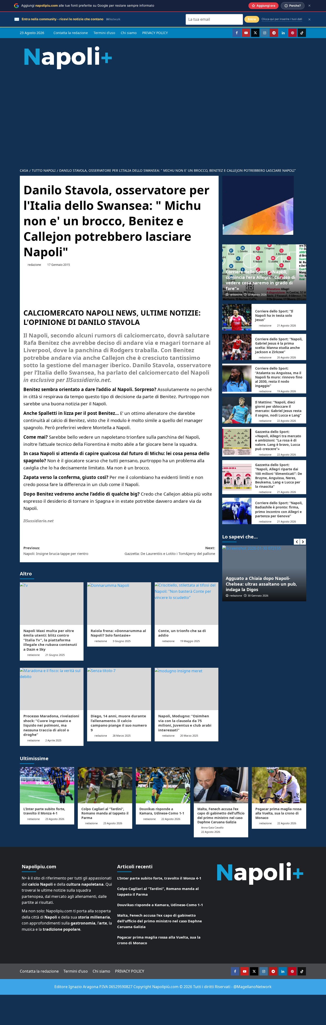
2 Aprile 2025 (53, 740)
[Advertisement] (163, 114)
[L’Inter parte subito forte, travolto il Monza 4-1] (47, 785)
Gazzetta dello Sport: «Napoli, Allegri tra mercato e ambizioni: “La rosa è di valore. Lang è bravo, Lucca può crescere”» (278, 440)
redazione (34, 265)
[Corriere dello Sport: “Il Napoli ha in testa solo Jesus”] (237, 317)
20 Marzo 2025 (189, 735)
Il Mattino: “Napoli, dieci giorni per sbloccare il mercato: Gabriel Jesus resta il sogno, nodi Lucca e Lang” (278, 408)
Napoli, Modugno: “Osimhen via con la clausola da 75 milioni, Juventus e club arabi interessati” (184, 722)
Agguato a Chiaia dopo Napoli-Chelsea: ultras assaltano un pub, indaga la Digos (261, 583)
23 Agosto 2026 (54, 819)
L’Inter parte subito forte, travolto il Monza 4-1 (44, 811)
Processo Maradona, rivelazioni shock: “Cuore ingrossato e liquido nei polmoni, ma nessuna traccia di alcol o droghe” (51, 725)
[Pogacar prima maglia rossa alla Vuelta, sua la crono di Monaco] (279, 785)
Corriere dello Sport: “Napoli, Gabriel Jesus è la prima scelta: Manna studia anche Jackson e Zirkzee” (279, 345)
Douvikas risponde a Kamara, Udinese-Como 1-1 (161, 811)
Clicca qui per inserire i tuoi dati (282, 19)
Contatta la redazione (70, 32)
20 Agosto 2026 (286, 357)
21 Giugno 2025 (55, 655)
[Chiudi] (309, 5)
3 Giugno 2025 (122, 641)
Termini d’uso (104, 32)
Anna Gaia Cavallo (212, 827)
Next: (170, 550)
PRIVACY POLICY (155, 32)
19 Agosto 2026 (286, 391)
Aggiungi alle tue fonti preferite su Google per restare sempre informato (87, 5)
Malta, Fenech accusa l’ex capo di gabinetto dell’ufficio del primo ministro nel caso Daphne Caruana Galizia (221, 815)
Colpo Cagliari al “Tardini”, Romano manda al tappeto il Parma (104, 813)
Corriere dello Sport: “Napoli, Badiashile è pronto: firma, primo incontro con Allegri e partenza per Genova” (279, 509)
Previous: (55, 550)
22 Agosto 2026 (257, 294)
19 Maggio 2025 (190, 641)
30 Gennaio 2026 (258, 595)
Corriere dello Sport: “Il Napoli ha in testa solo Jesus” (274, 315)
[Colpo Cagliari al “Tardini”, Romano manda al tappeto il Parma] (105, 785)
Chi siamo (129, 32)
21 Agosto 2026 (286, 325)
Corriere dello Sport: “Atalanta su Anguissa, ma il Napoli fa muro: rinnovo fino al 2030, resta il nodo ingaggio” (278, 377)
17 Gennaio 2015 (58, 265)
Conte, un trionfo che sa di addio (182, 633)
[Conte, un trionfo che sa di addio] (186, 603)
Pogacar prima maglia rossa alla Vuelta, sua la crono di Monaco (278, 813)
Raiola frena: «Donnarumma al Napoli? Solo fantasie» (118, 633)
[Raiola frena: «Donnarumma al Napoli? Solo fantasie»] (119, 603)
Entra (252, 19)
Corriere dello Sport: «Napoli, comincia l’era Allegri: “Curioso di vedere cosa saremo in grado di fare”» (260, 280)
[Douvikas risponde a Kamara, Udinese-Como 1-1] (163, 785)
